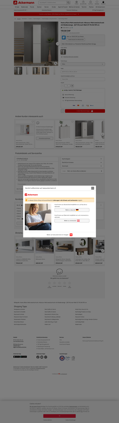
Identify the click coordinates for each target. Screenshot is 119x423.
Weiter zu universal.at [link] (70, 220)
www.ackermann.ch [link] (58, 234)
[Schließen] (92, 188)
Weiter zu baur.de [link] (70, 210)
